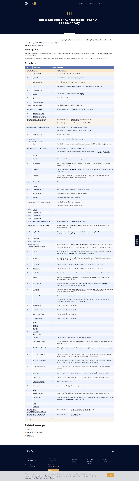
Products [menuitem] (82, 3)
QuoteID (35, 78)
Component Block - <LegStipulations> (39, 221)
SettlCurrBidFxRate (39, 354)
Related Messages (37, 45)
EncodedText (37, 397)
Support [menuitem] (91, 3)
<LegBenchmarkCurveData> (79, 244)
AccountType (37, 193)
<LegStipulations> (76, 221)
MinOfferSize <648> (85, 283)
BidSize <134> (94, 277)
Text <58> (93, 397)
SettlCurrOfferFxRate (39, 360)
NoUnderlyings (37, 135)
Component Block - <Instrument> (36, 119)
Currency (35, 176)
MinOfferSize (37, 283)
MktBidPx (36, 264)
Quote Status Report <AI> (35, 432)
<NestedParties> (76, 226)
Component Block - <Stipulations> (36, 182)
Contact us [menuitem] (101, 3)
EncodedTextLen (38, 393)
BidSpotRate (37, 305)
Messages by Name (78, 40)
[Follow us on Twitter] (109, 451)
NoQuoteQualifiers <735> (71, 105)
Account (35, 186)
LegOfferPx (36, 241)
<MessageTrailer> (31, 419)
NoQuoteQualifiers (38, 102)
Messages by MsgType (65, 40)
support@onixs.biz (53, 466)
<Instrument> (75, 119)
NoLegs (35, 198)
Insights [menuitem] (89, 461)
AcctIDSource (37, 189)
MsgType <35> (61, 70)
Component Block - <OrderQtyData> (36, 148)
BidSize (35, 277)
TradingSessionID (38, 114)
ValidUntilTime (37, 296)
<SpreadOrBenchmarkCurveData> (81, 409)
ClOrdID (35, 86)
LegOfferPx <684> (98, 232)
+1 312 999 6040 (30, 466)
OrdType (35, 337)
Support (50, 470)
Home (112, 40)
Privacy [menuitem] (105, 459)
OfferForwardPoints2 (39, 348)
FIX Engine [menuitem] (74, 464)
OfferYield (36, 331)
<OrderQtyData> (76, 148)
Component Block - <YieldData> (35, 414)
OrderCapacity (37, 91)
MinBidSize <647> (77, 277)
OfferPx (35, 258)
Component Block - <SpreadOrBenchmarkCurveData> (36, 410)
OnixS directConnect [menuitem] (76, 462)
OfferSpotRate (37, 310)
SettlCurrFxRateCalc (39, 367)
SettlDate (36, 159)
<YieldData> (74, 414)
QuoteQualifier (37, 105)
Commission (36, 373)
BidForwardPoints (38, 314)
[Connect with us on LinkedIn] (113, 451)
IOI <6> (63, 53)
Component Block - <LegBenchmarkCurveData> (36, 245)
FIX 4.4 (107, 40)
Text (34, 390)
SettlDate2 (36, 163)
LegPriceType (37, 232)
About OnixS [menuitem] (90, 459)
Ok (111, 475)
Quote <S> (76, 53)
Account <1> (81, 189)
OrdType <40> (72, 163)
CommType (36, 377)
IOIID (35, 93)
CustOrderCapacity (38, 381)
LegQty (35, 209)
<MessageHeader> (31, 70)
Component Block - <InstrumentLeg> (39, 202)
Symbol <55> (87, 123)
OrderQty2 (36, 169)
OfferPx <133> (73, 254)
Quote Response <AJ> (34, 53)
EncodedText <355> (72, 393)
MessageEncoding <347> (74, 399)
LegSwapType (37, 212)
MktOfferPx (36, 268)
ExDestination (37, 386)
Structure (28, 45)
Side (34, 144)
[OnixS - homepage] (30, 3)
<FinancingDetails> (76, 127)
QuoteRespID (37, 73)
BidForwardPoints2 (39, 342)
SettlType (36, 156)
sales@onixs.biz (52, 461)
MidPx (35, 323)
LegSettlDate (37, 218)
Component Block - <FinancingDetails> (37, 127)
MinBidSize (36, 273)
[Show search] (109, 4)
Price (34, 404)
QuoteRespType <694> (76, 86)
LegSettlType (37, 215)
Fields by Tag (90, 40)
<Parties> (74, 109)
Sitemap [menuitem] (105, 461)
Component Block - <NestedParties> (39, 226)
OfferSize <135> (103, 283)
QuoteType (36, 98)
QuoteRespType (38, 82)
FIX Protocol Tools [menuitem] (77, 466)
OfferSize (36, 290)
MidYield (35, 328)
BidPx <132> (65, 254)
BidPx (35, 252)
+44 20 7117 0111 (30, 461)
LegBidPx (36, 238)
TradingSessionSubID (39, 116)
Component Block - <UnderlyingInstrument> (35, 140)
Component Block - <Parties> (34, 109)
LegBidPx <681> (85, 232)
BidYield (35, 325)
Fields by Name (99, 40)
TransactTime (37, 334)
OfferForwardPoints (39, 318)
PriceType (36, 407)
